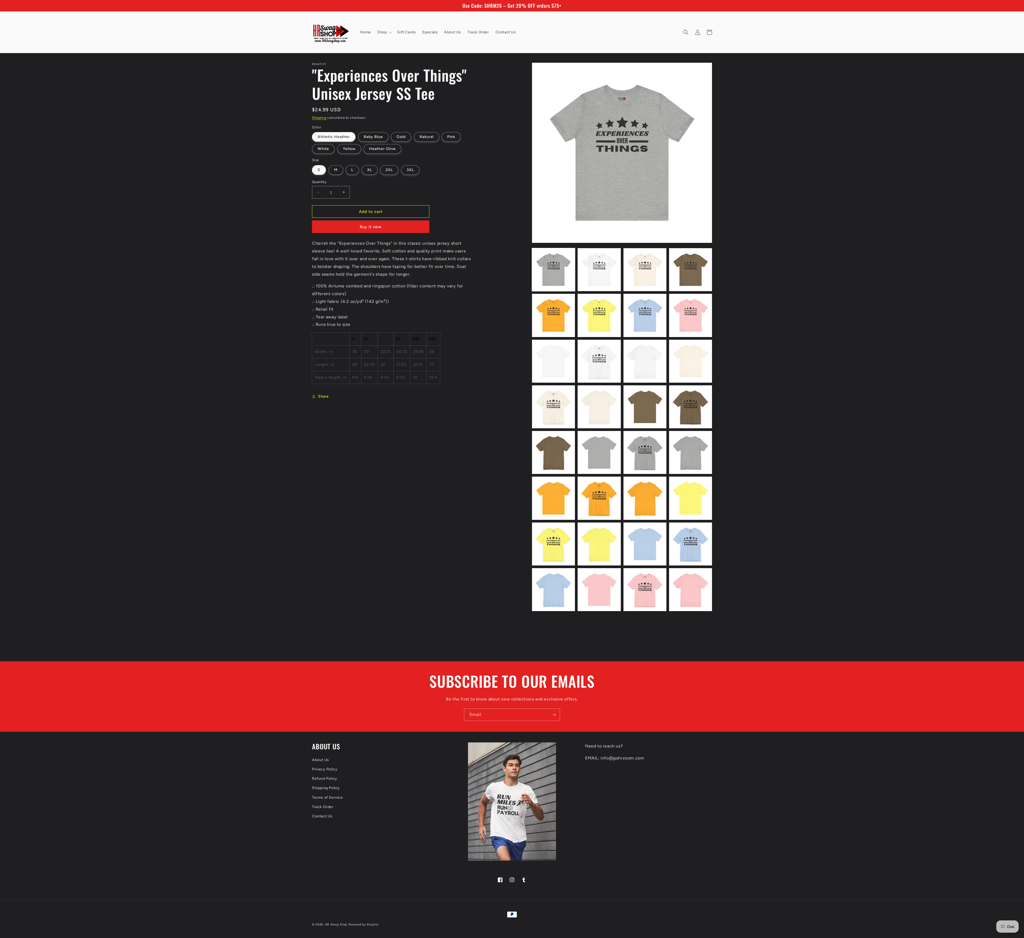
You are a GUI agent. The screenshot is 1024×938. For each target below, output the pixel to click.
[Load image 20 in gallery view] (690, 452)
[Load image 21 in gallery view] (553, 498)
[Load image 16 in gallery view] (690, 406)
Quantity (319, 182)
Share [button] (323, 396)
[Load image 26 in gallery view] (599, 544)
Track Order (323, 807)
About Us (320, 760)
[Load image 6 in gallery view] (599, 315)
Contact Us (322, 816)
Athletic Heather (334, 136)
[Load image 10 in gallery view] (599, 361)
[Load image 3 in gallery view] (644, 269)
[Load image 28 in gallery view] (690, 544)
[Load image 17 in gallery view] (553, 452)
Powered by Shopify (364, 924)
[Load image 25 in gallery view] (553, 544)
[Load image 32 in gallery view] (690, 589)
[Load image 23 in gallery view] (644, 498)
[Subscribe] (554, 715)
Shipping (319, 118)
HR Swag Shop (336, 924)
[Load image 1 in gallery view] (553, 269)
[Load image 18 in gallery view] (599, 452)
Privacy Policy (324, 769)
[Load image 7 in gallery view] (644, 315)
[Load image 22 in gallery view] (599, 498)
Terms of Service (327, 797)
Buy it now (371, 226)
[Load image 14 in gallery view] (599, 406)
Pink (451, 136)
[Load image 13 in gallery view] (553, 406)
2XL (389, 169)
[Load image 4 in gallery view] (690, 269)
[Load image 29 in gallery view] (553, 589)
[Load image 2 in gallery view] (599, 269)
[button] (384, 32)
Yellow (349, 149)
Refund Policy (324, 778)
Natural (426, 136)
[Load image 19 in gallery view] (644, 452)
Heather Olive (382, 149)
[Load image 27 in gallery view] (644, 544)
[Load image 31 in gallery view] (644, 589)
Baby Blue (373, 136)
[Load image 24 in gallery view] (690, 498)
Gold (401, 136)
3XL (410, 169)
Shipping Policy (326, 788)
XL (369, 169)
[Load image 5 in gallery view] (553, 315)
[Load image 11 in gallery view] (644, 361)
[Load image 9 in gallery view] (553, 361)
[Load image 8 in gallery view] (690, 315)
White (323, 149)
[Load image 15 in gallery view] (644, 406)
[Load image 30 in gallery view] (599, 589)
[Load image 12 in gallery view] (690, 361)
